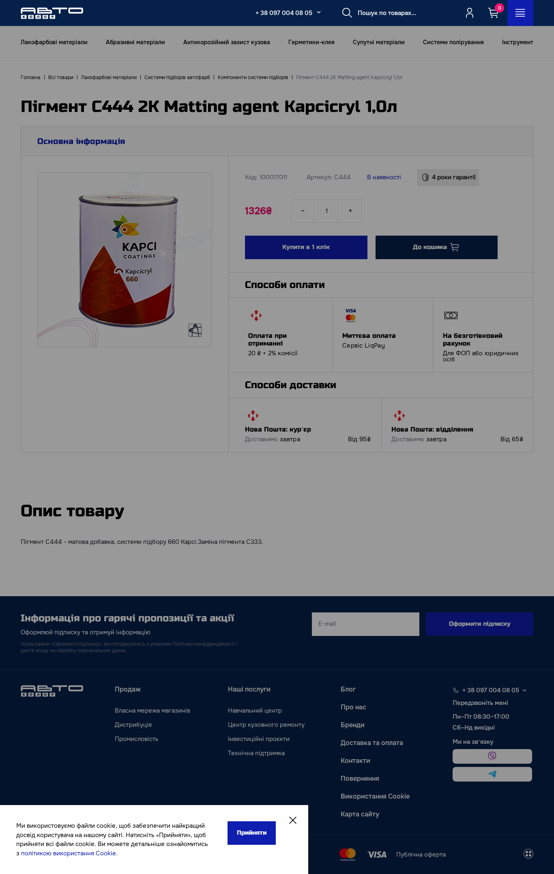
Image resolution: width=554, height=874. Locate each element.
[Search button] (347, 13)
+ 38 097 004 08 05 (284, 13)
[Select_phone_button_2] (319, 12)
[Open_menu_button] (520, 13)
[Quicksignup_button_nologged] (469, 13)
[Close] (292, 820)
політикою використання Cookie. (69, 853)
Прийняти (251, 832)
